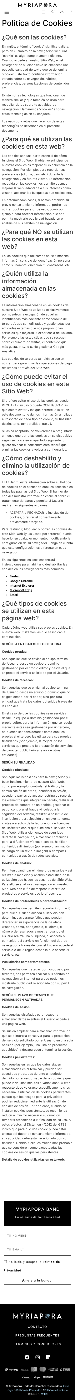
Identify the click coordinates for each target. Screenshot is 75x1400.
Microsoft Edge (21, 590)
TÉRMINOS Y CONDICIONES (37, 1344)
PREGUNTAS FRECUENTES (37, 1335)
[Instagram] (37, 1357)
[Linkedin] (48, 1357)
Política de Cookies (55, 1390)
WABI (44, 1394)
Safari (14, 595)
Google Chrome (21, 581)
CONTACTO (37, 1327)
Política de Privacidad (29, 1390)
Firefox (15, 576)
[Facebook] (27, 1357)
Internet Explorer (22, 585)
